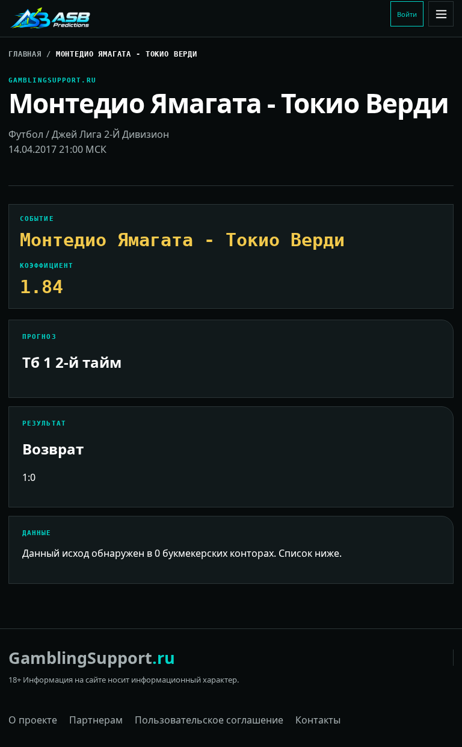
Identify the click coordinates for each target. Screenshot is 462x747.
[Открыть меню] (441, 13)
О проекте (32, 720)
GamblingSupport (91, 657)
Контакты (317, 720)
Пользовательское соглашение (209, 720)
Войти (407, 14)
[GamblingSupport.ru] (89, 18)
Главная (25, 54)
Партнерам (96, 720)
